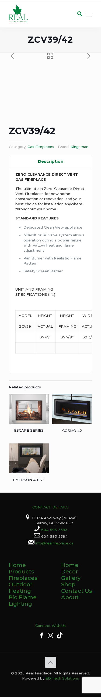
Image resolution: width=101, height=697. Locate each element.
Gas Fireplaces (40, 147)
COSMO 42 (72, 430)
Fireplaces (23, 578)
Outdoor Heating (20, 587)
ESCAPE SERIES (29, 430)
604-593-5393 (54, 530)
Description (50, 161)
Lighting (20, 604)
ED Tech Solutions (62, 678)
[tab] (50, 161)
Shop (68, 584)
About (70, 597)
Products (21, 571)
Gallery (71, 578)
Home (17, 565)
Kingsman (79, 147)
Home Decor (69, 568)
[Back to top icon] (50, 662)
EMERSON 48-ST (29, 480)
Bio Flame (23, 597)
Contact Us (76, 591)
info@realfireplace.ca (54, 543)
